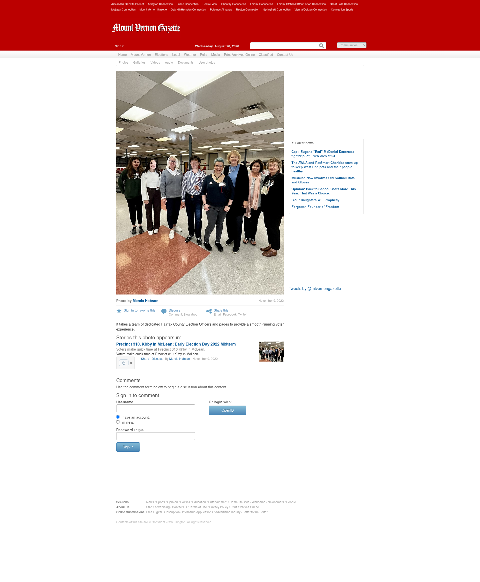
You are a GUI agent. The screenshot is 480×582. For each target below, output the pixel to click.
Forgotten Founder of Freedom (315, 206)
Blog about (191, 314)
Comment (175, 314)
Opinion (172, 502)
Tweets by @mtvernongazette (315, 288)
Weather (190, 54)
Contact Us (285, 54)
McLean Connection (123, 9)
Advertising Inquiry (227, 512)
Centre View (209, 4)
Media (215, 54)
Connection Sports (342, 9)
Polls (203, 54)
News (150, 502)
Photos (123, 62)
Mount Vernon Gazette (153, 9)
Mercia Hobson (145, 300)
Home (122, 54)
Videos (155, 62)
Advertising (162, 507)
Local (176, 54)
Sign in (119, 46)
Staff (149, 507)
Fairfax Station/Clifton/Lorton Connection (301, 4)
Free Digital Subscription (163, 512)
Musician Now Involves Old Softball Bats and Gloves (323, 179)
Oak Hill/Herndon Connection (188, 9)
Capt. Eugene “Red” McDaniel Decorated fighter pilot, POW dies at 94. (323, 153)
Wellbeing (259, 502)
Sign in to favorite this (140, 310)
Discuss (174, 310)
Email (218, 314)
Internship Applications (197, 512)
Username (124, 401)
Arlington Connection (160, 4)
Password (130, 429)
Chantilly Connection (233, 4)
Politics (185, 502)
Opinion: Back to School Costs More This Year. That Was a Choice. (324, 190)
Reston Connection (247, 9)
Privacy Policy (218, 507)
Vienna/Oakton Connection (310, 9)
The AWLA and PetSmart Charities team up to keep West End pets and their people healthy (325, 166)
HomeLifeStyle (240, 502)
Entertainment (217, 502)
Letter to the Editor (255, 512)
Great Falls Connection (344, 4)
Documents (186, 62)
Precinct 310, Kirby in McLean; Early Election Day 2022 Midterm (176, 344)
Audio (169, 62)
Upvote (123, 362)
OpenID (228, 410)
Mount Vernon (141, 54)
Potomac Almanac (221, 9)
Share (145, 358)
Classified (266, 54)
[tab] (326, 143)
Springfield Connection (276, 9)
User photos (206, 62)
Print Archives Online (239, 54)
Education (199, 502)
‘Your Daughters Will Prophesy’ (316, 199)
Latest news (304, 142)
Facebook (229, 314)
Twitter (242, 314)
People (291, 502)
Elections (161, 54)
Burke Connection (187, 4)
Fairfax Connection (261, 4)
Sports (160, 502)
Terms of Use (198, 507)
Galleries (139, 62)
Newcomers (276, 502)
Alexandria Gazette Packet (127, 4)
